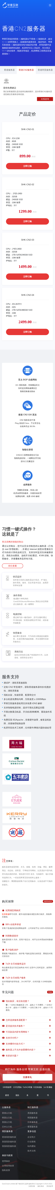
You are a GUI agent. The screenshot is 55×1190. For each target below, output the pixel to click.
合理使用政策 (8, 1166)
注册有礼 (27, 1077)
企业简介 (32, 1137)
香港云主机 (7, 1113)
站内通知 (32, 1146)
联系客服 (5, 914)
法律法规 (31, 1186)
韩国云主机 (7, 1117)
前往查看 (12, 566)
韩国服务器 (33, 1117)
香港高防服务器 (9, 1137)
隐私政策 (6, 1170)
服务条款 (41, 1186)
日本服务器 (33, 1122)
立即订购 (27, 166)
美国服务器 (33, 1113)
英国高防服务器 (9, 1146)
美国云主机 (7, 1122)
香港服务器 (9, 70)
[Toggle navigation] (50, 5)
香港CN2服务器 (26, 70)
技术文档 (32, 1151)
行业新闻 (32, 1141)
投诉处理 (50, 1186)
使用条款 (6, 1161)
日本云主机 (7, 1127)
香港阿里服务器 (45, 70)
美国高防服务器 (9, 1141)
